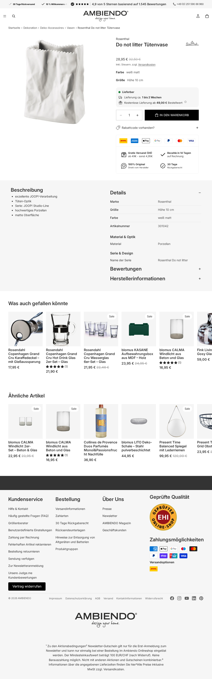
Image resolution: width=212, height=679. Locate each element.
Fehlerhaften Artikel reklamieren (29, 544)
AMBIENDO (24, 598)
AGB (97, 598)
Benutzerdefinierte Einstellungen (30, 530)
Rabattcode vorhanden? (138, 127)
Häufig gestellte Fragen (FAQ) (28, 516)
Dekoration (30, 27)
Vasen (71, 27)
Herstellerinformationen (137, 279)
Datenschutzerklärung (78, 598)
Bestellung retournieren (24, 551)
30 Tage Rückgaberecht (72, 523)
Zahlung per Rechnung (23, 537)
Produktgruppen (66, 549)
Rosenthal (122, 39)
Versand (108, 598)
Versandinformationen (70, 508)
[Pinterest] (201, 598)
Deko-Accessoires (52, 27)
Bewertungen (126, 269)
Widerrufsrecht (154, 598)
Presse (107, 508)
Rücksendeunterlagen (70, 530)
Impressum (55, 598)
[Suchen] (13, 16)
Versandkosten (146, 64)
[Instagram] (179, 598)
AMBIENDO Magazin (116, 523)
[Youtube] (186, 598)
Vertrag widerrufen (26, 586)
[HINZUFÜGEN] (36, 340)
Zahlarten (61, 516)
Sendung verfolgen (21, 558)
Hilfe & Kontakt (18, 508)
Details (118, 193)
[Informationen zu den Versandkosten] (185, 102)
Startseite (14, 27)
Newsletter (109, 516)
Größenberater (18, 523)
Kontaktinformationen (129, 598)
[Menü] (5, 16)
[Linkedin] (194, 598)
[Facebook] (172, 598)
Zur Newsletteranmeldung (25, 565)
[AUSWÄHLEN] (149, 340)
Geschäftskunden (114, 530)
